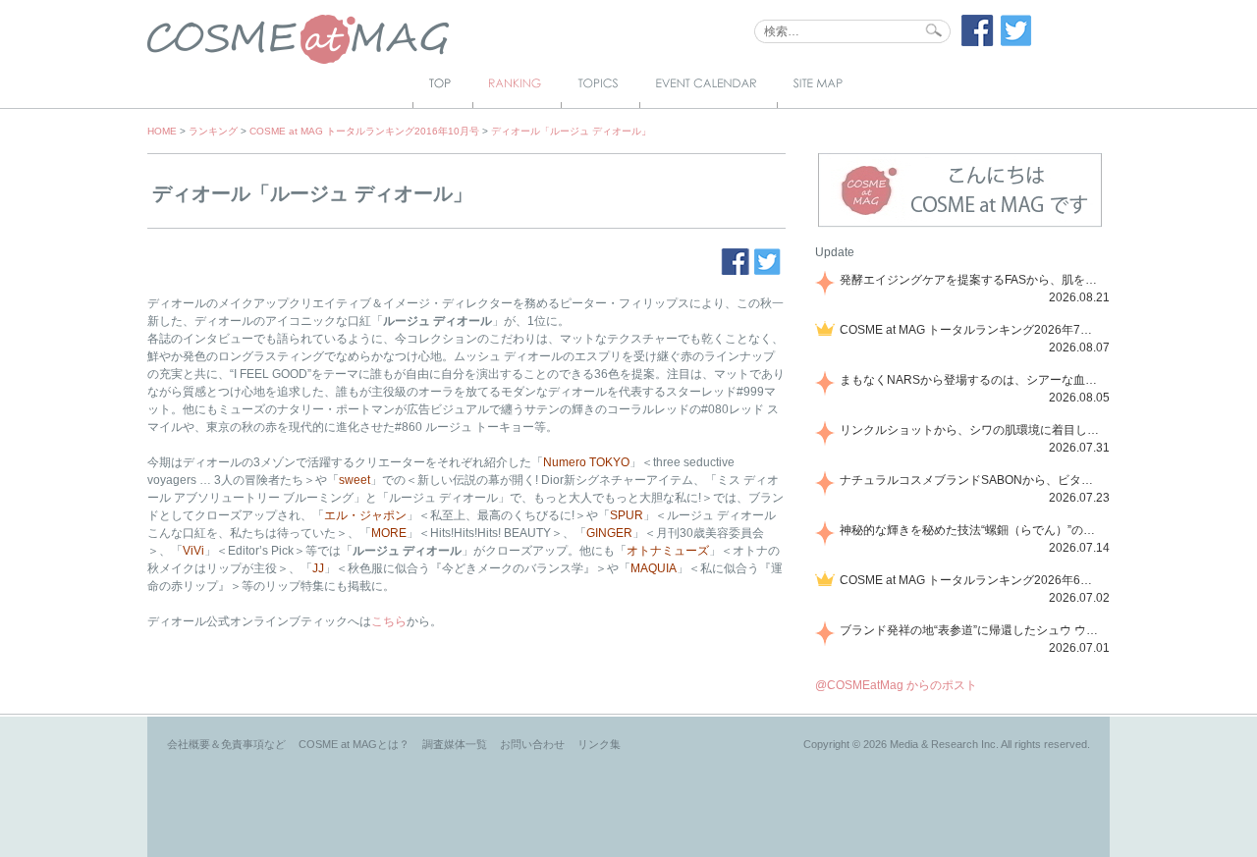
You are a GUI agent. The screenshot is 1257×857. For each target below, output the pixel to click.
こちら (389, 621)
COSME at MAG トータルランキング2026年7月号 (971, 330)
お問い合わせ (532, 744)
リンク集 (599, 744)
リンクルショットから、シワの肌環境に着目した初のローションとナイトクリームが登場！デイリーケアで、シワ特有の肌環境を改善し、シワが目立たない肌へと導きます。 (971, 430)
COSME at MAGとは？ (354, 744)
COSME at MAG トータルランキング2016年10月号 (364, 131)
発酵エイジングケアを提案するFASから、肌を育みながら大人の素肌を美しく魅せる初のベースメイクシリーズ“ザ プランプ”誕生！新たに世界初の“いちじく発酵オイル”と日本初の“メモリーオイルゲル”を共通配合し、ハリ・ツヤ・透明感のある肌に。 (971, 280)
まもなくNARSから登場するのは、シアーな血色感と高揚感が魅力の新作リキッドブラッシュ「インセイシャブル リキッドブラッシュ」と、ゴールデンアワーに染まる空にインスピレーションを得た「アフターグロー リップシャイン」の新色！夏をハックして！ (971, 380)
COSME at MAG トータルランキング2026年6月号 (971, 580)
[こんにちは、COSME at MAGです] (960, 225)
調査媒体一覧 (454, 744)
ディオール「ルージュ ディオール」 (571, 131)
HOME (162, 131)
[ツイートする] (1016, 42)
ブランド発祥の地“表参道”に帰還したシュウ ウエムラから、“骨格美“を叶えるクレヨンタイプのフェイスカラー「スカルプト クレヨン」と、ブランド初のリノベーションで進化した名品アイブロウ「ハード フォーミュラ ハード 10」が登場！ (971, 630)
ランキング (213, 131)
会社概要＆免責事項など (226, 744)
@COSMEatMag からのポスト (896, 685)
